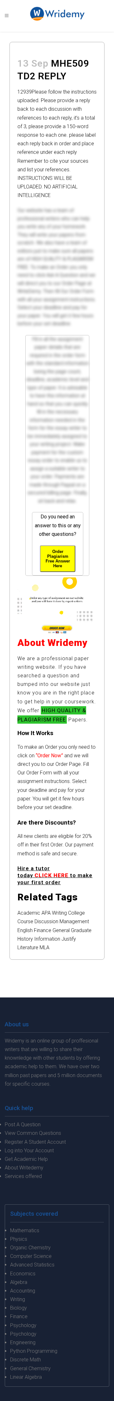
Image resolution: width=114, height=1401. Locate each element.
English (25, 930)
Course (25, 921)
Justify (68, 939)
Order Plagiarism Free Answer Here (58, 558)
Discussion (46, 921)
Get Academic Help (26, 1159)
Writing (59, 913)
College (76, 913)
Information (47, 939)
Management (74, 921)
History (25, 939)
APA (46, 913)
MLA (44, 947)
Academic (28, 913)
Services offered (23, 1176)
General (61, 930)
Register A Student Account (35, 1142)
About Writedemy (24, 1168)
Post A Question (23, 1124)
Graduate (81, 930)
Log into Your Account (29, 1151)
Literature (27, 947)
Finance (42, 930)
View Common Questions (33, 1133)
